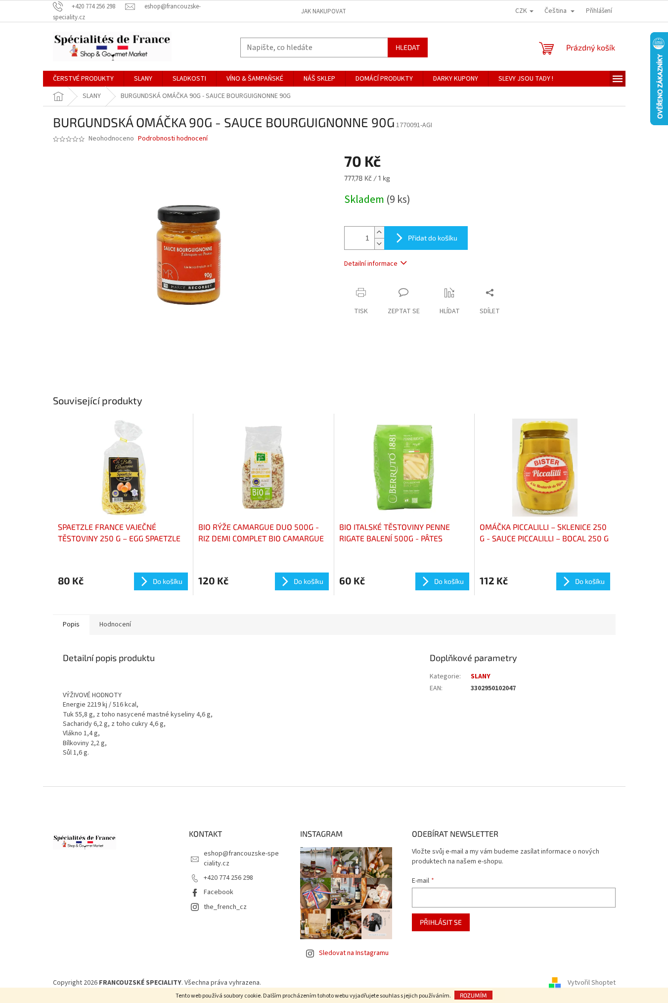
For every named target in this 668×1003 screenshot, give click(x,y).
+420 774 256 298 (228, 878)
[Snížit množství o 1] (379, 243)
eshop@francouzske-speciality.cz (241, 858)
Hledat (408, 47)
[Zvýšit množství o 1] (379, 232)
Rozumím (473, 995)
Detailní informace (371, 264)
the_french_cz (225, 907)
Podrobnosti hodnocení (173, 138)
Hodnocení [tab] (115, 624)
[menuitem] (83, 79)
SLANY (480, 676)
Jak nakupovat (323, 11)
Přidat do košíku (432, 238)
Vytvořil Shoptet (592, 983)
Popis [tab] (71, 624)
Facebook (218, 892)
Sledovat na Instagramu (354, 953)
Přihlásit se (441, 922)
